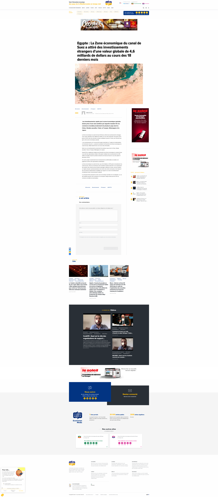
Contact (96, 494)
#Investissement (95, 187)
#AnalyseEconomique (87, 333)
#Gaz (111, 11)
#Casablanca (112, 278)
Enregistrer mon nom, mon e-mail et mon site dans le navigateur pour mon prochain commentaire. (98, 237)
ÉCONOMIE (93, 461)
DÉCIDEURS (134, 471)
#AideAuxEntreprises (94, 332)
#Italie (99, 279)
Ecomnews (126, 3)
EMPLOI (113, 471)
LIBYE (96, 7)
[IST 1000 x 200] (109, 24)
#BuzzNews (104, 333)
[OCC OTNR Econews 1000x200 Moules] (109, 373)
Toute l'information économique (85, 3)
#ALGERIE (91, 278)
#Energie (106, 11)
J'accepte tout (13, 491)
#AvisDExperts (97, 333)
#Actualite (79, 11)
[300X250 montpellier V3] (140, 160)
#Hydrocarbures (92, 279)
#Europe (92, 11)
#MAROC (119, 278)
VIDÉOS (92, 471)
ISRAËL (108, 7)
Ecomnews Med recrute (113, 494)
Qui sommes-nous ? (89, 494)
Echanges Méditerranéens (75, 7)
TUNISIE (92, 7)
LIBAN (112, 7)
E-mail (80, 227)
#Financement (113, 279)
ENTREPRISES (134, 461)
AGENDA (113, 461)
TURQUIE (100, 7)
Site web (80, 232)
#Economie (86, 11)
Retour (5, 491)
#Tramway (120, 279)
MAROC (83, 7)
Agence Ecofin (89, 112)
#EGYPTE (110, 187)
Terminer (21, 491)
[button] (2, 495)
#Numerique (99, 11)
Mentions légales (104, 494)
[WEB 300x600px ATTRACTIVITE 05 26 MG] (140, 125)
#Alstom (124, 278)
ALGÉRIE (87, 7)
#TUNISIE (71, 278)
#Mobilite (116, 11)
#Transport (103, 187)
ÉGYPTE (104, 7)
